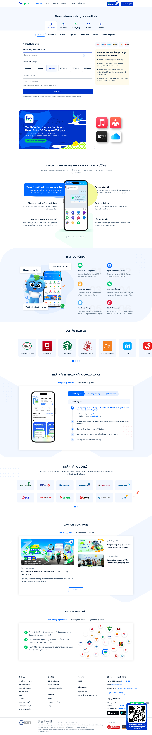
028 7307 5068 (132, 688)
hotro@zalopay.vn (116, 684)
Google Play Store (95, 416)
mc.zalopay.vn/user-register (125, 704)
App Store (93, 414)
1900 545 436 (125, 681)
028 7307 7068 (121, 688)
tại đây (84, 237)
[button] (40, 35)
